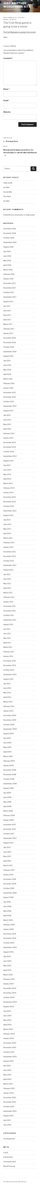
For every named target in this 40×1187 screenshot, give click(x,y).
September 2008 (10, 784)
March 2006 (8, 920)
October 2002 (8, 1107)
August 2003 (8, 1061)
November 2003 (9, 1048)
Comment (8, 58)
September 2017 (9, 297)
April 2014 (7, 479)
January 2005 (8, 984)
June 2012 (7, 579)
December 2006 (9, 879)
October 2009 (8, 725)
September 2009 (10, 729)
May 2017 (7, 315)
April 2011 (7, 643)
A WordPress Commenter (13, 215)
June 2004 (7, 1016)
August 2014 (8, 461)
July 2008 (7, 793)
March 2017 (7, 324)
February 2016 (8, 383)
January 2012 (8, 602)
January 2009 (8, 766)
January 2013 (8, 547)
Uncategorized (9, 1139)
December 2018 (9, 229)
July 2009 (7, 738)
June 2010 (7, 688)
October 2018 (8, 238)
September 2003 (10, 1057)
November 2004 (9, 993)
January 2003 (8, 1093)
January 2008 (8, 820)
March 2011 (7, 647)
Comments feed (9, 1162)
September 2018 (9, 242)
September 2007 (10, 838)
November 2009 (9, 720)
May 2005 (7, 966)
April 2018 (7, 265)
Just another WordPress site (17, 5)
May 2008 (7, 802)
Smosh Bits (7, 192)
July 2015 (7, 415)
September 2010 (9, 675)
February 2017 (8, 329)
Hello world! (7, 183)
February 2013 (8, 543)
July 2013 (6, 520)
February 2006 (9, 925)
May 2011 (7, 638)
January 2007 (8, 875)
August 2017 (8, 302)
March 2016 (8, 379)
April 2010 (7, 697)
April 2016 (7, 374)
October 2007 (8, 834)
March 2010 (8, 702)
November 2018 (9, 233)
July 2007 (7, 847)
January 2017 (8, 333)
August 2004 (8, 1007)
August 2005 (8, 952)
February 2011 (8, 652)
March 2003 (8, 1084)
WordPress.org (9, 1166)
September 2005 (10, 947)
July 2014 (7, 465)
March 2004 (8, 1029)
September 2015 (9, 406)
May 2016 (7, 370)
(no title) (6, 187)
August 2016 (8, 356)
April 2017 (7, 320)
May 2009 (7, 747)
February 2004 (9, 1034)
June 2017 (7, 311)
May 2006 (7, 911)
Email (6, 101)
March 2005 (8, 975)
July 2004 (7, 1011)
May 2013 (7, 529)
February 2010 (8, 706)
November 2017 (9, 288)
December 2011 (9, 606)
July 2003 (7, 1066)
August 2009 (8, 734)
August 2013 (8, 515)
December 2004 (9, 988)
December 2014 (9, 442)
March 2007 (8, 866)
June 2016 (7, 365)
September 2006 (10, 893)
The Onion (7, 196)
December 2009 (9, 715)
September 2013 (9, 511)
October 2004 (8, 997)
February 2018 (8, 274)
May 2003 (7, 1075)
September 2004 (10, 1002)
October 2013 (8, 506)
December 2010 (9, 661)
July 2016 (7, 361)
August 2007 (8, 843)
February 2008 (9, 815)
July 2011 (6, 629)
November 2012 (9, 556)
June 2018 (7, 256)
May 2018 (7, 261)
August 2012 (8, 570)
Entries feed (8, 1157)
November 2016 (9, 342)
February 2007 (9, 870)
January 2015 (8, 438)
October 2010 (8, 670)
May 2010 (7, 693)
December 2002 (9, 1098)
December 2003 (9, 1043)
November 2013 (9, 502)
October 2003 (8, 1052)
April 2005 (7, 970)
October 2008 (8, 779)
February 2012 (8, 597)
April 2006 (7, 916)
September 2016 (9, 352)
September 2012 (9, 565)
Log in (5, 1153)
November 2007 (9, 829)
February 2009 (9, 761)
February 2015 (8, 433)
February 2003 (9, 1088)
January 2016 (8, 388)
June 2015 (7, 420)
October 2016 (8, 347)
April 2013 (7, 533)
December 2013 (9, 497)
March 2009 (8, 756)
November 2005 (9, 938)
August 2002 (8, 1116)
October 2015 (8, 402)
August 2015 (8, 411)
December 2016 (9, 338)
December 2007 (9, 825)
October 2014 (8, 452)
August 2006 (8, 897)
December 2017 (9, 283)
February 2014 (8, 488)
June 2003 (7, 1070)
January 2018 (8, 279)
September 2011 (9, 620)
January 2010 (8, 711)
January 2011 (8, 656)
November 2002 (9, 1102)
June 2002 (7, 1125)
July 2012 (6, 574)
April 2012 (7, 588)
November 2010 (9, 665)
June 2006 (7, 906)
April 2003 (7, 1079)
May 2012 (7, 584)
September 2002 (10, 1111)
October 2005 (8, 943)
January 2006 (8, 929)
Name (6, 89)
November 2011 (9, 611)
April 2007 (7, 861)
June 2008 (7, 797)
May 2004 (7, 1020)
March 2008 (8, 811)
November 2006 (9, 884)
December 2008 (9, 770)
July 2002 (7, 1120)
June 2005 (7, 961)
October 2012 (8, 561)
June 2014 (7, 470)
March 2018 (8, 270)
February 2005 (9, 979)
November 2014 (9, 447)
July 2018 (7, 252)
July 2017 (6, 306)
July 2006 (7, 902)
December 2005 (9, 934)
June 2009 (7, 743)
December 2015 (9, 393)
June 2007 (7, 852)
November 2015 (9, 397)
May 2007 (7, 856)
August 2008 (8, 788)
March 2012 (7, 593)
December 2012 (9, 552)
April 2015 (7, 429)
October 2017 (8, 292)
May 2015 (7, 424)
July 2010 (7, 684)
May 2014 (7, 474)
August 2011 (8, 624)
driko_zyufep (9, 19)
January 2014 (8, 493)
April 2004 (7, 1025)
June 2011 (7, 634)
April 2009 (7, 752)
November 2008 (9, 775)
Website (7, 112)
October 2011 (8, 615)
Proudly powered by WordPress (15, 1182)
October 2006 (8, 888)
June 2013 (7, 524)
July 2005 (7, 957)
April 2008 (7, 806)
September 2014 (9, 456)
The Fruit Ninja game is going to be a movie (19, 32)
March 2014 (8, 483)
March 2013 (7, 538)
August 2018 (8, 247)
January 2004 (8, 1038)
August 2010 (8, 679)
